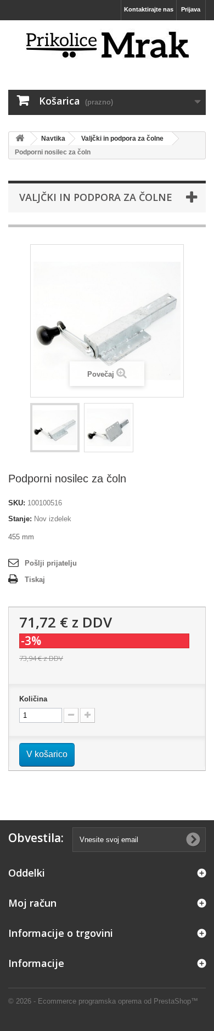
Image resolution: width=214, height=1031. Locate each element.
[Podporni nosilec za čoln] (109, 428)
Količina (33, 699)
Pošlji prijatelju (51, 563)
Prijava (190, 9)
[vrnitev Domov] (19, 139)
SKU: (16, 503)
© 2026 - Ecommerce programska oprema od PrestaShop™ (103, 1001)
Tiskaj (35, 579)
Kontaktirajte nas (148, 9)
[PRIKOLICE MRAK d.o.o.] (107, 45)
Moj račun (32, 902)
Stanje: (20, 519)
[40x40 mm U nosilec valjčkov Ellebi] (55, 428)
